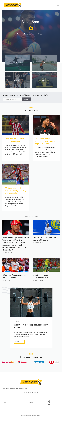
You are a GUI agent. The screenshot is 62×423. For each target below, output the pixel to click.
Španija (12, 117)
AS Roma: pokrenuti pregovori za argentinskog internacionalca (15, 190)
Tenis (29, 400)
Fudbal (6, 117)
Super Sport (28, 415)
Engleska (36, 117)
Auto (6, 402)
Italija (12, 166)
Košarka (30, 402)
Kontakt (30, 405)
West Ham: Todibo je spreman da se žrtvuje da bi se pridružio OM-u (46, 141)
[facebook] (49, 401)
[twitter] (49, 404)
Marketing (8, 405)
